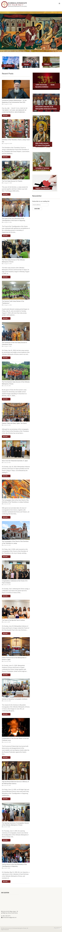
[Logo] (15, 4)
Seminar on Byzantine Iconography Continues (14, 699)
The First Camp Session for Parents (12, 181)
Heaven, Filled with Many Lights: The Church (14, 423)
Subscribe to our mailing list (40, 201)
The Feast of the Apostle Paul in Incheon (13, 620)
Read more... (5, 115)
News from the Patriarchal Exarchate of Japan (15, 460)
